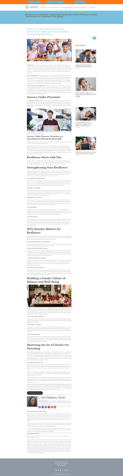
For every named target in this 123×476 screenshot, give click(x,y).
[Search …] (94, 1)
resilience (35, 160)
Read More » (78, 68)
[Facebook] (39, 407)
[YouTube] (55, 407)
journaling (58, 209)
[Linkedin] (56, 470)
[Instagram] (42, 407)
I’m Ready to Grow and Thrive (34, 393)
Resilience (54, 18)
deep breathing (32, 182)
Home (27, 18)
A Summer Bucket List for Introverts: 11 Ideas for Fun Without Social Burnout (83, 124)
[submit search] (94, 38)
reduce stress (62, 193)
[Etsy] (52, 407)
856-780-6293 (63, 465)
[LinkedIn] (46, 407)
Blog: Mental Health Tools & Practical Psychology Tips (40, 18)
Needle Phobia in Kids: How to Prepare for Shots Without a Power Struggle (86, 94)
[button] (43, 7)
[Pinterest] (49, 407)
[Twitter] (58, 470)
